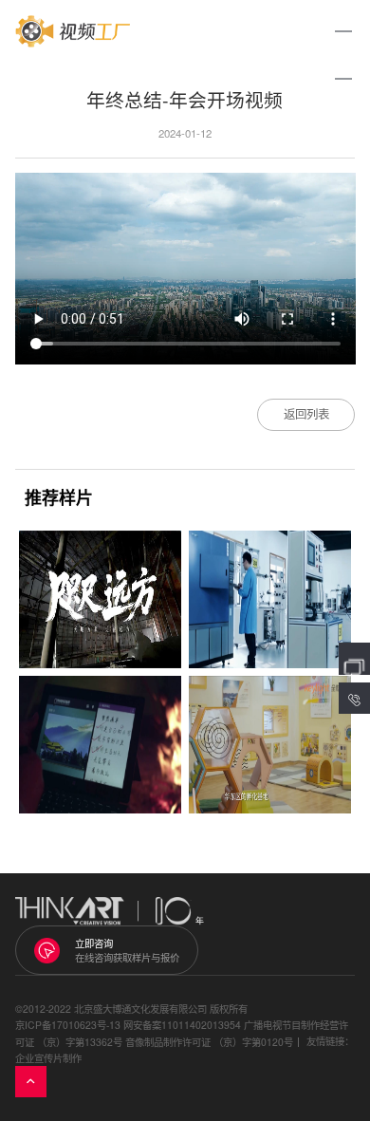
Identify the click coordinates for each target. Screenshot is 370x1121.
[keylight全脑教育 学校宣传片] (270, 744)
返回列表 (306, 413)
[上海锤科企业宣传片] (270, 599)
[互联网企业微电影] (100, 744)
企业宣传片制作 (48, 1058)
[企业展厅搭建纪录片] (100, 599)
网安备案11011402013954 (182, 1025)
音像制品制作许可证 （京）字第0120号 (209, 1042)
